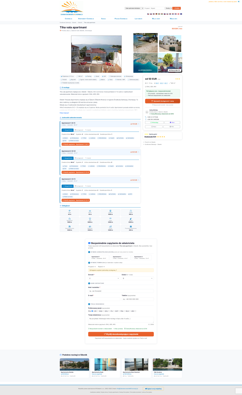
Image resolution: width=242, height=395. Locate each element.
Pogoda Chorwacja (121, 18)
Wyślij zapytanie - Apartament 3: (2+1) (76, 200)
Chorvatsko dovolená (135, 392)
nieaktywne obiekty (95, 392)
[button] (162, 136)
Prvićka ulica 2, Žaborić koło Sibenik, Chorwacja (76, 30)
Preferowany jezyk (99, 308)
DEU (106, 311)
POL (90, 311)
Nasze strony (104, 392)
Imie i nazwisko (94, 287)
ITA (111, 311)
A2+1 (166, 83)
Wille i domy (156, 18)
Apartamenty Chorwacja (86, 18)
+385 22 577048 (152, 117)
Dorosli (91, 275)
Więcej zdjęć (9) (175, 70)
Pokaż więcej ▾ (64, 113)
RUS (127, 311)
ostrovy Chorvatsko (147, 392)
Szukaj (177, 8)
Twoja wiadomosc (99, 315)
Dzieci (127, 275)
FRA (122, 311)
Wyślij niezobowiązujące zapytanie (122, 334)
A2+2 (161, 83)
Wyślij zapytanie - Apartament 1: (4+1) (76, 144)
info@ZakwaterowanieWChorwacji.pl (127, 388)
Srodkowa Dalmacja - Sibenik (68, 22)
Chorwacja (68, 18)
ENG (101, 311)
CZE (95, 311)
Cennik (89, 130)
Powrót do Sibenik (150, 142)
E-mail (91, 295)
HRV (133, 311)
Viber (173, 122)
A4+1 (157, 83)
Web (172, 126)
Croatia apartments (113, 392)
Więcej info (173, 18)
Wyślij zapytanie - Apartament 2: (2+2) (76, 172)
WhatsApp (155, 122)
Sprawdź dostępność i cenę (164, 101)
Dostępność (79, 130)
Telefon (129, 295)
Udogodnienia (68, 130)
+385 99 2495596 (153, 119)
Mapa (154, 126)
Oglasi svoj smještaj (154, 389)
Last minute (138, 18)
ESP (116, 311)
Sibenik (80, 22)
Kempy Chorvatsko (124, 392)
